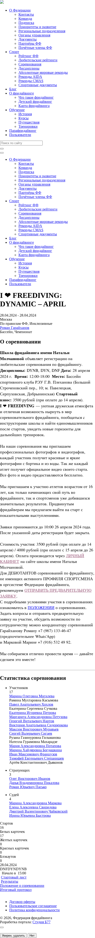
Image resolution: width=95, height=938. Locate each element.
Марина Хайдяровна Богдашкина (35, 750)
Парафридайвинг (22, 131)
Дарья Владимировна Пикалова (34, 783)
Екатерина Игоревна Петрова (32, 713)
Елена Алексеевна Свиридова (32, 807)
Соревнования (29, 64)
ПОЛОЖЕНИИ (41, 607)
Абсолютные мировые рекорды (43, 72)
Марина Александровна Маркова (35, 803)
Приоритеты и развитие (37, 27)
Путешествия (28, 122)
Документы (27, 39)
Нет (32, 935)
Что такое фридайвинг (36, 97)
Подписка (26, 23)
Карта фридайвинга (34, 106)
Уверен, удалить (13, 935)
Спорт (14, 52)
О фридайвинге (21, 93)
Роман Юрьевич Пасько (28, 787)
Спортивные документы (37, 85)
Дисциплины (28, 68)
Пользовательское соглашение (33, 906)
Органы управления (34, 35)
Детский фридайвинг (35, 102)
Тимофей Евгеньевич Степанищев (36, 758)
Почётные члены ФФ (35, 48)
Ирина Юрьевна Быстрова (30, 815)
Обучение (17, 110)
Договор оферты (22, 902)
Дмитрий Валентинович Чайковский (38, 811)
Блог (13, 89)
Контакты (26, 14)
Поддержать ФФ (13, 894)
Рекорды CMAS (30, 81)
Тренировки (28, 126)
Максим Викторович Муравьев (34, 729)
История (25, 114)
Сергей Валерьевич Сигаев (30, 733)
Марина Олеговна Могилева (31, 696)
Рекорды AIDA (30, 77)
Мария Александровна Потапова (35, 746)
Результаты (9, 881)
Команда (25, 19)
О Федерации (20, 10)
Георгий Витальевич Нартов (31, 721)
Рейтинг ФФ (28, 56)
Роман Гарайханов (14, 328)
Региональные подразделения (41, 31)
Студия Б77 (41, 922)
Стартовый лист (14, 877)
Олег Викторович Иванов (29, 779)
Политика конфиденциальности (34, 910)
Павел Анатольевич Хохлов (31, 704)
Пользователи (20, 135)
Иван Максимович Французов (33, 754)
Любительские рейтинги (37, 60)
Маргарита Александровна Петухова (38, 717)
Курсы (23, 118)
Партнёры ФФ (29, 43)
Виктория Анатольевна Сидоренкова (38, 725)
